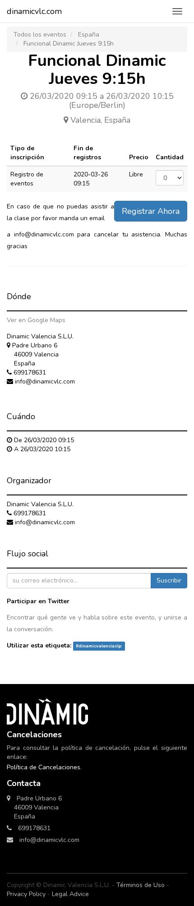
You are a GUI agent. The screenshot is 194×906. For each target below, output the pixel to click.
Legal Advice (70, 894)
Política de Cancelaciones (43, 767)
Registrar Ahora (151, 211)
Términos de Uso (140, 885)
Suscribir (169, 580)
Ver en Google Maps (36, 320)
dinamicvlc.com (34, 11)
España (88, 34)
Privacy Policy (26, 894)
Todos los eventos (40, 34)
